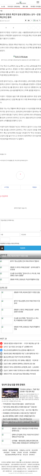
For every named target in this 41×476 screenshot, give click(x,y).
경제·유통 (25, 6)
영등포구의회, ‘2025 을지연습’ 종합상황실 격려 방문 (18, 374)
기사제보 (13, 452)
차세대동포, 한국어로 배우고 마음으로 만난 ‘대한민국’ (19, 413)
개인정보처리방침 (13, 450)
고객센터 (19, 452)
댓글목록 (5, 196)
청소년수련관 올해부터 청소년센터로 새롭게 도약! (18, 350)
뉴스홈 (3, 6)
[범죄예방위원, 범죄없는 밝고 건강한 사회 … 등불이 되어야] (2, 425)
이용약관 (4, 450)
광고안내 (25, 452)
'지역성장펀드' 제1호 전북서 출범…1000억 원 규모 (19, 404)
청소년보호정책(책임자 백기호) (13, 455)
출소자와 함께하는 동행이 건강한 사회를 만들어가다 (19, 416)
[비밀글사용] (2, 248)
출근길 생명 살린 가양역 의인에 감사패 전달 (16, 357)
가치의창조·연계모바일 (13, 6)
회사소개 (25, 455)
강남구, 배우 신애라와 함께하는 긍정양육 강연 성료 (18, 364)
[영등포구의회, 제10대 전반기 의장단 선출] (1, 258)
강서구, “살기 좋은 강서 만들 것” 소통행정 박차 (17, 347)
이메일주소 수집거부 (24, 450)
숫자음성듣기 (12, 240)
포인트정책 (35, 450)
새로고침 (17, 240)
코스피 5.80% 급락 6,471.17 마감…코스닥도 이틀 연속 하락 (22, 410)
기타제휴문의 (32, 452)
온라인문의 (6, 452)
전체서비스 (32, 455)
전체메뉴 (38, 2)
